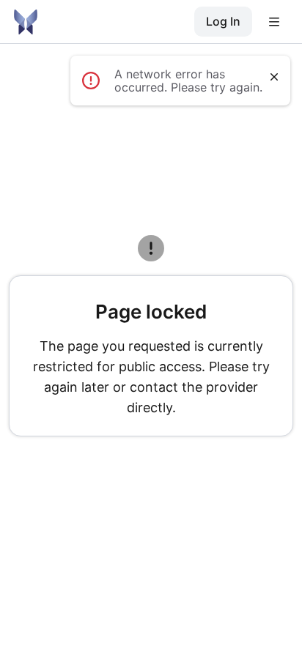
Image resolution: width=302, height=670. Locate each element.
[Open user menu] (274, 22)
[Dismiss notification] (274, 76)
